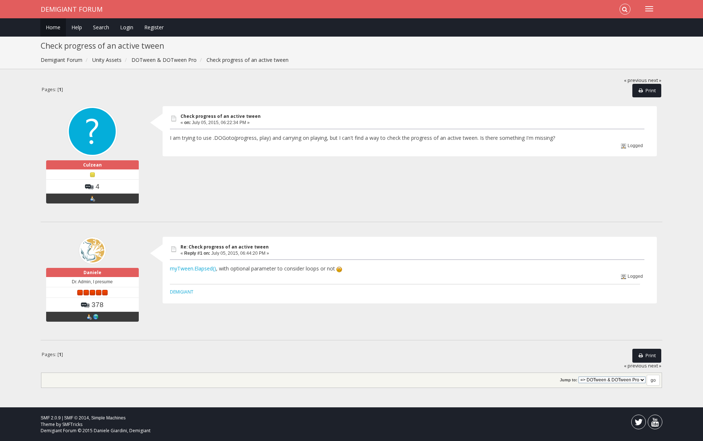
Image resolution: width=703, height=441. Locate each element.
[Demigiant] (96, 316)
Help (76, 27)
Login (126, 27)
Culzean (92, 165)
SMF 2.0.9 (51, 418)
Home (53, 27)
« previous (635, 80)
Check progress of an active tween (221, 116)
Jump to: (568, 380)
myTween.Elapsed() (193, 268)
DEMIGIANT (181, 292)
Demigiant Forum (72, 9)
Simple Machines (108, 418)
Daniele (92, 272)
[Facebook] (638, 424)
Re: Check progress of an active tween (225, 247)
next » (654, 80)
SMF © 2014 (76, 418)
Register (154, 27)
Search (101, 27)
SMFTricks (72, 424)
